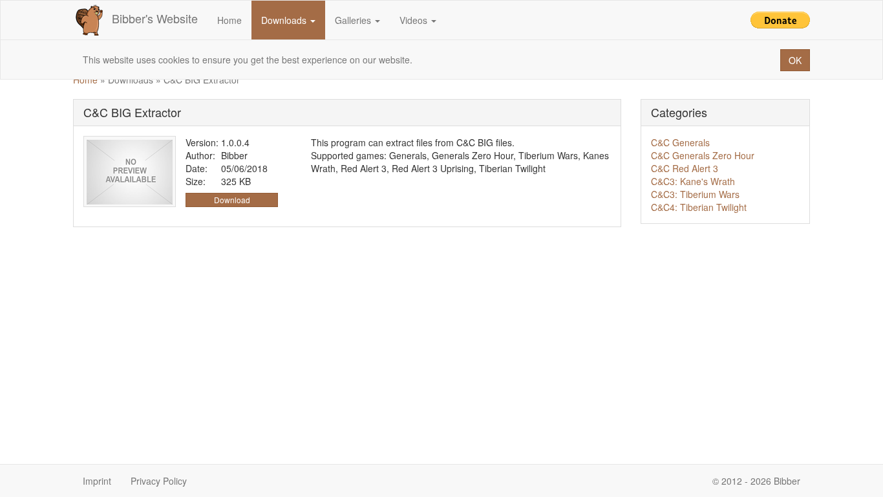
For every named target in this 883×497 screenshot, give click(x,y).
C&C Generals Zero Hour (702, 155)
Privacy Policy (159, 480)
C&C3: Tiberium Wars (695, 194)
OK (795, 60)
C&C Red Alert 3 (684, 168)
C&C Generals (680, 142)
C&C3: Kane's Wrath (693, 181)
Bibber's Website (155, 18)
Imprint (97, 480)
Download (232, 199)
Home (229, 20)
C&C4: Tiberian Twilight (699, 207)
